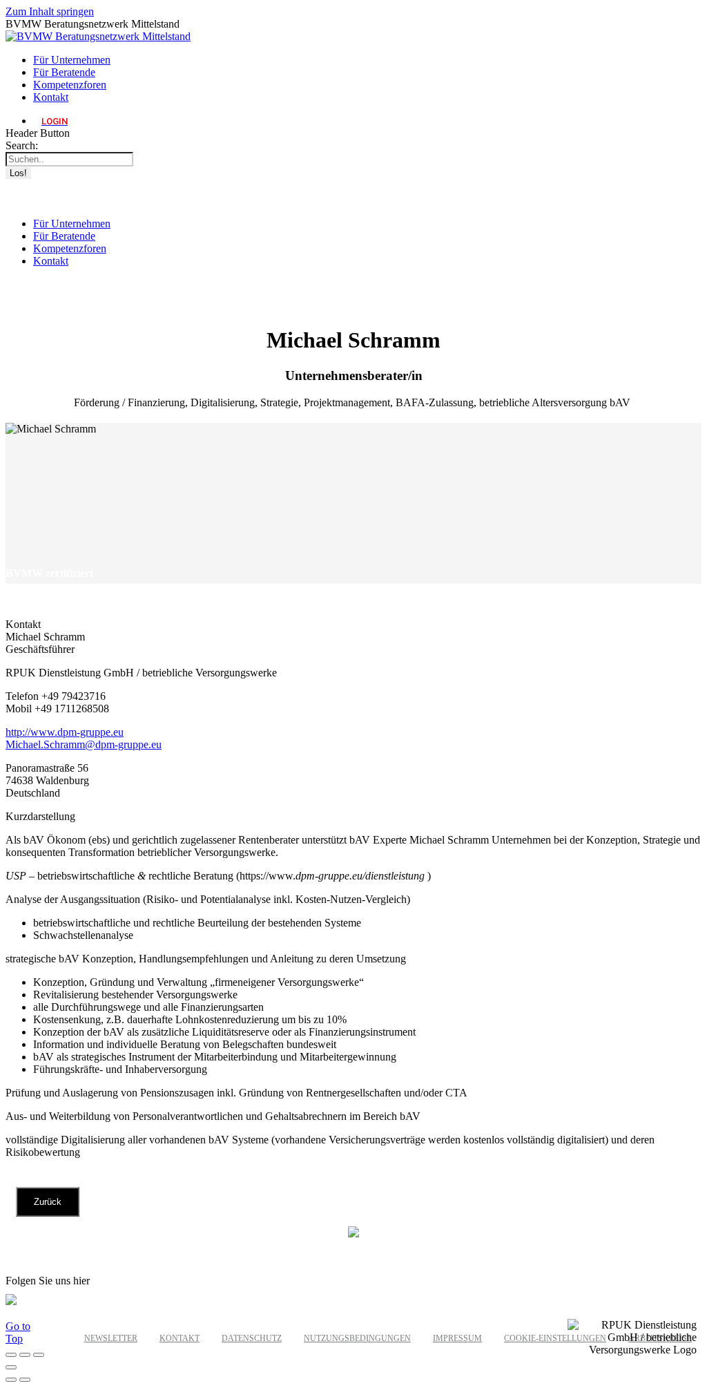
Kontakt (179, 1338)
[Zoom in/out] (11, 1367)
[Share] (24, 1355)
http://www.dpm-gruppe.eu (65, 732)
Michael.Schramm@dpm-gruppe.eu (84, 744)
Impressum (457, 1338)
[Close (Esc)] (11, 1355)
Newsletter (110, 1338)
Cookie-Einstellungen (555, 1338)
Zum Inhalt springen (50, 11)
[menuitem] (71, 60)
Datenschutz (252, 1338)
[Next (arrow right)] (24, 1380)
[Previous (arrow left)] (11, 1380)
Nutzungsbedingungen (357, 1338)
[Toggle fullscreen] (38, 1355)
